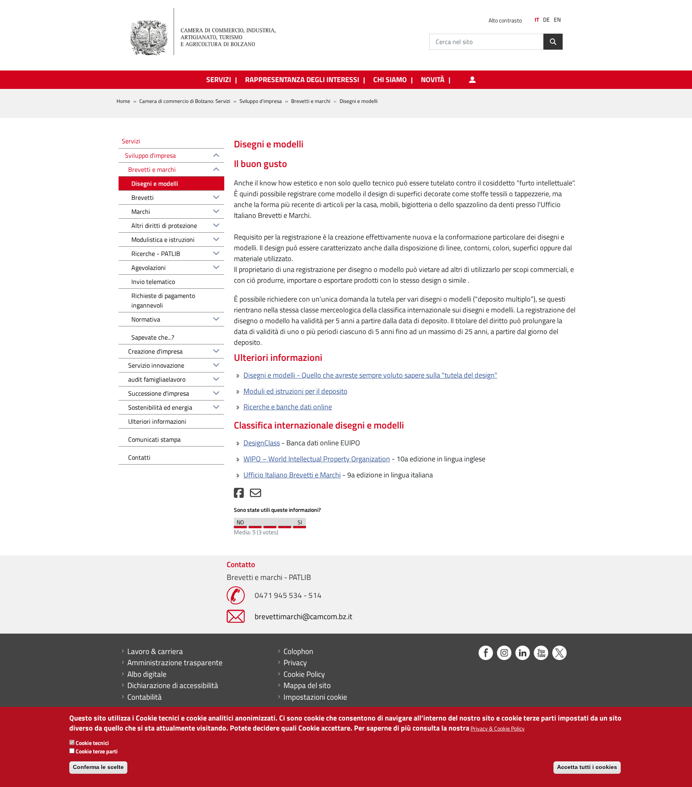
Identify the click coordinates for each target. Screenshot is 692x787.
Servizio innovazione (156, 365)
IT (537, 19)
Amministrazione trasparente (175, 662)
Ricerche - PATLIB (155, 253)
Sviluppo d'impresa (260, 101)
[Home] (209, 32)
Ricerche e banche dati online (287, 406)
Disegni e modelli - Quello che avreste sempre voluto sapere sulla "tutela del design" (370, 375)
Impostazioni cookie (315, 696)
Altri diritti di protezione (164, 225)
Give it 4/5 (284, 525)
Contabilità (144, 696)
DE (546, 19)
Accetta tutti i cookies (587, 767)
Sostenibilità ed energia (160, 407)
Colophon (298, 651)
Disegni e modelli (154, 183)
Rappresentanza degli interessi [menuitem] (302, 79)
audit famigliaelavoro (156, 379)
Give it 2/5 (255, 525)
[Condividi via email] (255, 495)
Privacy (295, 662)
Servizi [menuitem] (218, 79)
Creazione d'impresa (155, 351)
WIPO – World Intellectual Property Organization (316, 458)
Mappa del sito (307, 685)
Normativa (145, 319)
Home (123, 101)
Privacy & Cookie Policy (498, 728)
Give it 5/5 (299, 525)
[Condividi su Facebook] (239, 495)
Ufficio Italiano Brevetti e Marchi (292, 474)
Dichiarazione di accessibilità (172, 685)
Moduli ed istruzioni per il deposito (295, 391)
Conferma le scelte (98, 767)
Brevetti (142, 197)
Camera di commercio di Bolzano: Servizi (184, 101)
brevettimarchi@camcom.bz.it (303, 616)
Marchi (140, 211)
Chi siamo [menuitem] (390, 79)
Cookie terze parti (97, 751)
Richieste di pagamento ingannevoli (163, 300)
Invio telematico (153, 281)
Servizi (131, 141)
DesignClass (261, 442)
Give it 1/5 (240, 525)
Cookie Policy (304, 674)
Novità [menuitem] (433, 79)
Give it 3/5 (270, 525)
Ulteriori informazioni (157, 421)
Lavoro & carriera (155, 651)
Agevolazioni (148, 267)
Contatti (139, 457)
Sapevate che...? (152, 337)
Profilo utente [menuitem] (472, 79)
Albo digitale (147, 674)
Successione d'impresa (158, 393)
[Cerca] (553, 42)
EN (557, 19)
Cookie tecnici (92, 743)
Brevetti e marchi (310, 101)
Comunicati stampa (154, 439)
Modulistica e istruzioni (163, 239)
